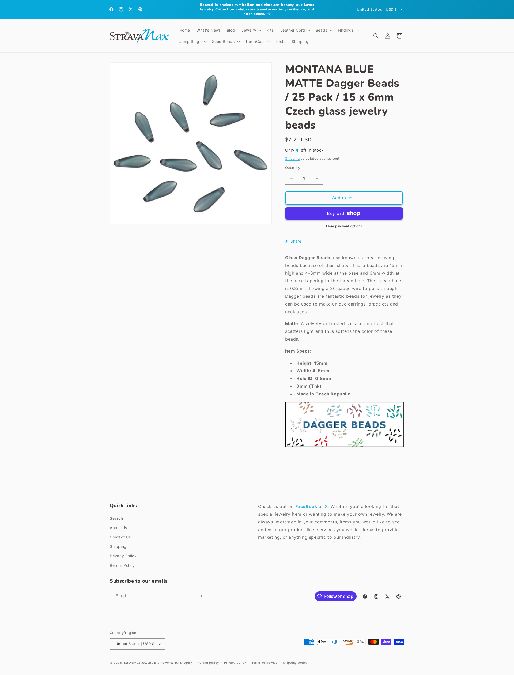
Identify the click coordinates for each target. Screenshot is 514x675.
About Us (118, 527)
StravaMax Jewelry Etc (142, 663)
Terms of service (265, 663)
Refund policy (208, 663)
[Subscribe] (200, 596)
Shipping (292, 158)
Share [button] (295, 241)
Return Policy (122, 565)
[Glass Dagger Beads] (344, 447)
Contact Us (120, 537)
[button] (250, 30)
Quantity (292, 167)
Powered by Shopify (176, 663)
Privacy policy (235, 663)
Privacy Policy (123, 555)
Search (116, 518)
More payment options (344, 226)
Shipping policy (295, 663)
